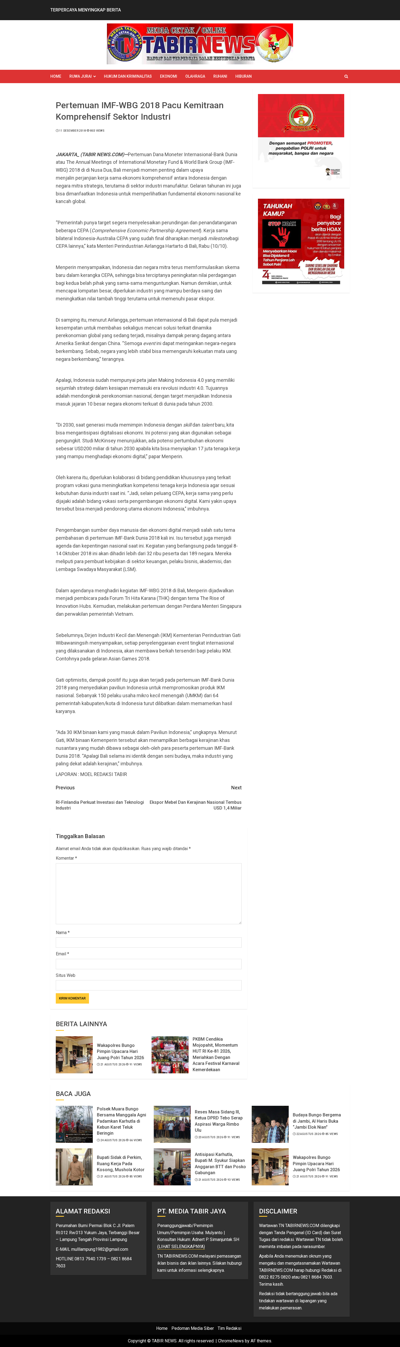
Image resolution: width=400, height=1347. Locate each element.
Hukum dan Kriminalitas (128, 76)
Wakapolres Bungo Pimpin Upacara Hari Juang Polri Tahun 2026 (120, 1051)
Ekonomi (168, 76)
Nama (63, 932)
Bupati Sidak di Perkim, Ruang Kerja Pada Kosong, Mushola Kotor (120, 1163)
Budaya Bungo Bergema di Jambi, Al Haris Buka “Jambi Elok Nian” (317, 1121)
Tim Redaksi (229, 1328)
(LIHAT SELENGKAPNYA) (181, 1246)
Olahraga (195, 76)
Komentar (66, 858)
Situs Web (65, 975)
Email (62, 953)
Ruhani (220, 76)
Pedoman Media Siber (192, 1328)
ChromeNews (231, 1340)
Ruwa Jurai (80, 76)
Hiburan (243, 76)
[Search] (346, 76)
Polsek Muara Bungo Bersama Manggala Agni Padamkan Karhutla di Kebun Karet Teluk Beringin (121, 1121)
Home (55, 76)
